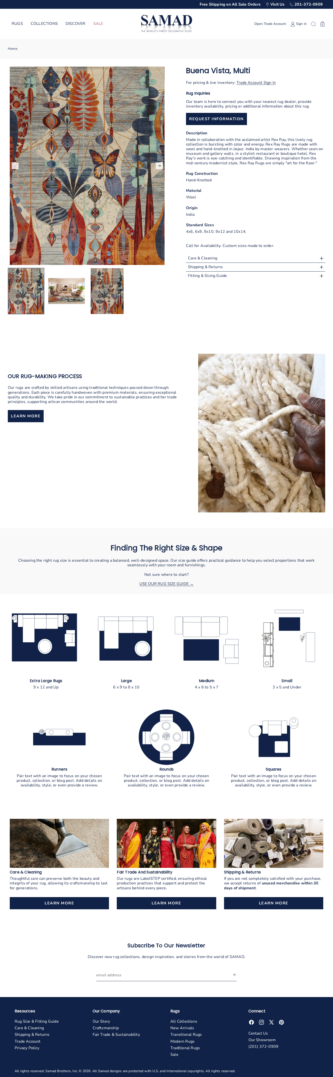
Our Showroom (262, 1040)
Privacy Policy (27, 1048)
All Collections (183, 1021)
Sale (174, 1054)
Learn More (59, 903)
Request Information (216, 119)
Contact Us (258, 1033)
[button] (17, 24)
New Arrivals (182, 1028)
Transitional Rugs (186, 1034)
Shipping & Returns (32, 1034)
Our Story (101, 1021)
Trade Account (28, 1041)
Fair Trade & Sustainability (116, 1034)
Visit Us (277, 4)
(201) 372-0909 (263, 1046)
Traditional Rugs (185, 1048)
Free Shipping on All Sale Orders (230, 4)
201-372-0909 (308, 4)
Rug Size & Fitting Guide (37, 1021)
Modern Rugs (182, 1041)
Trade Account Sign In (256, 82)
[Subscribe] (235, 975)
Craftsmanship (106, 1028)
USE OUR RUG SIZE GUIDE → (166, 584)
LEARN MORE (25, 416)
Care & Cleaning (29, 1028)
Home (12, 48)
